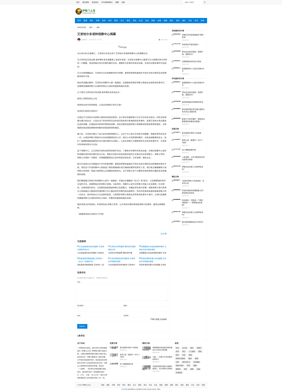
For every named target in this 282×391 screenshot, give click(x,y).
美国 (191, 369)
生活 (141, 20)
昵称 (126, 305)
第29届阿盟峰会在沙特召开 (192, 222)
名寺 (196, 20)
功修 (177, 362)
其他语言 (95, 2)
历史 (183, 355)
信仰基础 (196, 362)
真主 (183, 351)
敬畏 (190, 358)
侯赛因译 (84, 40)
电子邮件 (80, 305)
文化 (190, 20)
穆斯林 (178, 369)
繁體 (117, 2)
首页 (78, 2)
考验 (185, 369)
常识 (110, 20)
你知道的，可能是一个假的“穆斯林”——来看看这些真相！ (192, 202)
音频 (159, 20)
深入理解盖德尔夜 (189, 150)
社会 (147, 20)
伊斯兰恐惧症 (180, 358)
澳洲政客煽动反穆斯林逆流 (192, 102)
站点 (78, 315)
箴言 (184, 20)
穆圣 (128, 20)
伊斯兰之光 (86, 385)
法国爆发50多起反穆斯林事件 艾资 (152, 253)
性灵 (177, 351)
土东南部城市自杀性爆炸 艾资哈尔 (90, 253)
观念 (178, 20)
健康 (195, 365)
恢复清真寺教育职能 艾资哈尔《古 (90, 265)
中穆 (97, 20)
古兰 (122, 20)
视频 (165, 20)
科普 (202, 20)
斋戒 (199, 351)
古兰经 (184, 348)
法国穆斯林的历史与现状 (191, 61)
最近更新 (85, 2)
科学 (188, 365)
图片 (171, 20)
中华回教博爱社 (107, 2)
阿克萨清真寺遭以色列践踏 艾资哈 (152, 265)
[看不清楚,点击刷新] (158, 319)
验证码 (126, 315)
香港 (85, 20)
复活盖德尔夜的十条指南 (191, 133)
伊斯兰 (199, 348)
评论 (78, 282)
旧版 (123, 2)
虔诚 (198, 369)
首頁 (90, 27)
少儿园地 (192, 351)
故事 (153, 20)
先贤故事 (179, 372)
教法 (116, 20)
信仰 (104, 20)
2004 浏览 (164, 40)
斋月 (191, 348)
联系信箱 (124, 389)
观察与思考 (180, 365)
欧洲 (177, 355)
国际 (91, 20)
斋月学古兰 (186, 362)
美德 (196, 358)
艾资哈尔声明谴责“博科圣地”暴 (120, 253)
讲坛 (134, 20)
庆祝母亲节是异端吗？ (190, 45)
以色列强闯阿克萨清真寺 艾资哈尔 (121, 265)
